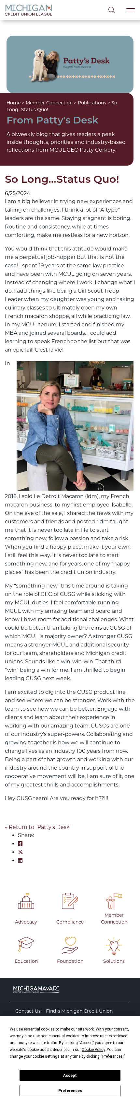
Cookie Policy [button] (93, 1049)
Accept (70, 1075)
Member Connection (49, 103)
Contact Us (28, 1011)
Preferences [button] (112, 1056)
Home (14, 103)
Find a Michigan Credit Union (79, 1011)
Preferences (70, 1091)
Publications (92, 103)
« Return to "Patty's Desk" (38, 827)
